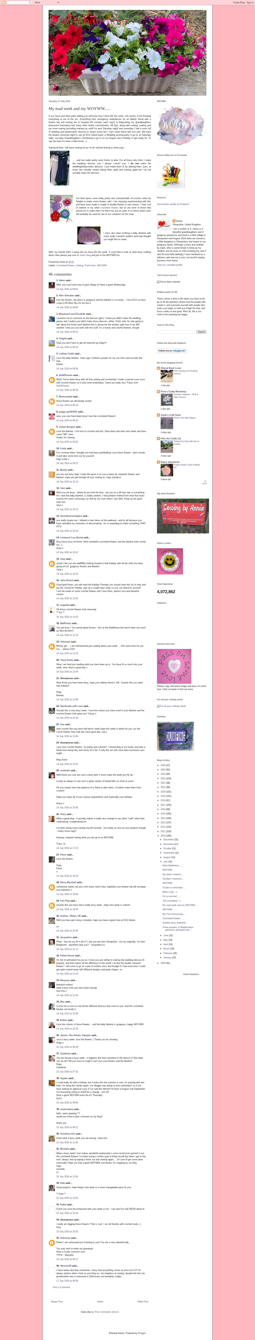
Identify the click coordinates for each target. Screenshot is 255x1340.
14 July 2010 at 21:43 (67, 995)
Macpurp (65, 980)
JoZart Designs (67, 427)
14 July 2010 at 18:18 (67, 876)
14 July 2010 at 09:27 (67, 463)
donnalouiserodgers (71, 516)
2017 (163, 805)
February (168, 953)
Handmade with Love (71, 706)
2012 (163, 827)
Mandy (63, 470)
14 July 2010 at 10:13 (67, 481)
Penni (63, 854)
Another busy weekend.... (175, 922)
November (168, 844)
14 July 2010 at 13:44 (67, 671)
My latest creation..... (173, 874)
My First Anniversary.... (174, 914)
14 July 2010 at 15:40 (67, 736)
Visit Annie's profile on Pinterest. (173, 204)
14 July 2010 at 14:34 (67, 717)
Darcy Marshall (68, 882)
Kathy (63, 1204)
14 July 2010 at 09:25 (67, 442)
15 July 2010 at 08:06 (67, 1102)
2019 (163, 796)
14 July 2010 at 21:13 (67, 949)
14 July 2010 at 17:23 (67, 848)
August (167, 857)
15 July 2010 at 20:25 (67, 1231)
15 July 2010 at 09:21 (67, 1127)
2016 (163, 809)
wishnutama (66, 1109)
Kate (62, 1183)
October (167, 848)
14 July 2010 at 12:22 (67, 635)
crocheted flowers (109, 207)
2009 (163, 963)
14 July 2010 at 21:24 (67, 973)
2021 (163, 787)
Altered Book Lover (171, 368)
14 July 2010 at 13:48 (67, 699)
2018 (163, 800)
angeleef (64, 605)
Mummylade (65, 396)
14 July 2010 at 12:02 (67, 617)
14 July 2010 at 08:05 (67, 307)
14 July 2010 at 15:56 (67, 807)
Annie (179, 221)
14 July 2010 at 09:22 (67, 420)
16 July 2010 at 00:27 (67, 1259)
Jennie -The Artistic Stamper (75, 1035)
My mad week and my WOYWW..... (180, 905)
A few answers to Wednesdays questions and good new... (178, 928)
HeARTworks (66, 375)
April (166, 944)
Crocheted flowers (66, 265)
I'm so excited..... (171, 896)
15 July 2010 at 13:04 (67, 1198)
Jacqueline (66, 937)
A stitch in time (88, 21)
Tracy (63, 814)
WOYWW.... (169, 870)
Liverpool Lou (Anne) (71, 537)
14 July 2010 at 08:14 (67, 347)
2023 (163, 778)
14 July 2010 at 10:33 (67, 574)
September (169, 852)
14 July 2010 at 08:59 (67, 390)
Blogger (142, 1333)
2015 (163, 813)
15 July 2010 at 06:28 (67, 1047)
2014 (163, 818)
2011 (163, 831)
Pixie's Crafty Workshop (173, 391)
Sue (62, 724)
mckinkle (65, 770)
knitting (79, 265)
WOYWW (102, 265)
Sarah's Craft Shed (171, 415)
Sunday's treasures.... (174, 878)
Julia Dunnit (66, 580)
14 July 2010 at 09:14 (67, 405)
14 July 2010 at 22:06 (67, 1013)
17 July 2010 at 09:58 (67, 1280)
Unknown (65, 641)
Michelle (64, 1149)
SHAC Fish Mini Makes (185, 418)
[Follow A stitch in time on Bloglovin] (172, 352)
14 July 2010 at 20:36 (67, 930)
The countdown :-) (172, 900)
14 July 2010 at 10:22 (67, 552)
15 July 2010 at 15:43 (67, 1213)
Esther (63, 1020)
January (167, 957)
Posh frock (90, 265)
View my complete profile (169, 265)
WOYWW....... (170, 909)
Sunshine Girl (67, 1133)
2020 (163, 791)
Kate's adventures (170, 462)
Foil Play (65, 900)
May (165, 940)
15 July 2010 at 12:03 (67, 1176)
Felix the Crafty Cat (171, 438)
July (165, 861)
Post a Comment (61, 1287)
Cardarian (65, 1053)
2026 (163, 765)
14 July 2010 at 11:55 (67, 598)
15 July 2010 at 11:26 (67, 1142)
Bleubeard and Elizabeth (72, 314)
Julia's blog (85, 255)
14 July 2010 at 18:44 (67, 894)
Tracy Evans (66, 660)
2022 (163, 783)
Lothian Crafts (66, 353)
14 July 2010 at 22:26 (67, 1028)
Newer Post (57, 1301)
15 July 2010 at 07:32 (67, 1071)
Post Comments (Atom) (107, 1312)
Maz (62, 1001)
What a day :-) (170, 892)
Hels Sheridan (66, 295)
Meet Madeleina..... (172, 865)
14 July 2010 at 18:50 (67, 909)
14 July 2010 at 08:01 (67, 289)
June (166, 935)
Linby (63, 448)
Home (100, 1301)
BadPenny (65, 623)
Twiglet (63, 338)
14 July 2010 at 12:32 (67, 653)
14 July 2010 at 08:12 (67, 332)
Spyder (64, 1078)
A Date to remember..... (174, 887)
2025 (163, 769)
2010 (163, 835)
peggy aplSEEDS (68, 411)
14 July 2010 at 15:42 (67, 764)
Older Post (143, 1301)
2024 (163, 774)
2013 (163, 822)
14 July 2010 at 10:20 (67, 531)
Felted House (67, 955)
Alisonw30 (65, 1265)
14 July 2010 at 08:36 (67, 368)
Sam (62, 488)
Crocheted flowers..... (173, 918)
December (168, 839)
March (166, 948)
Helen (62, 280)
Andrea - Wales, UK (70, 916)
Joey (62, 559)
